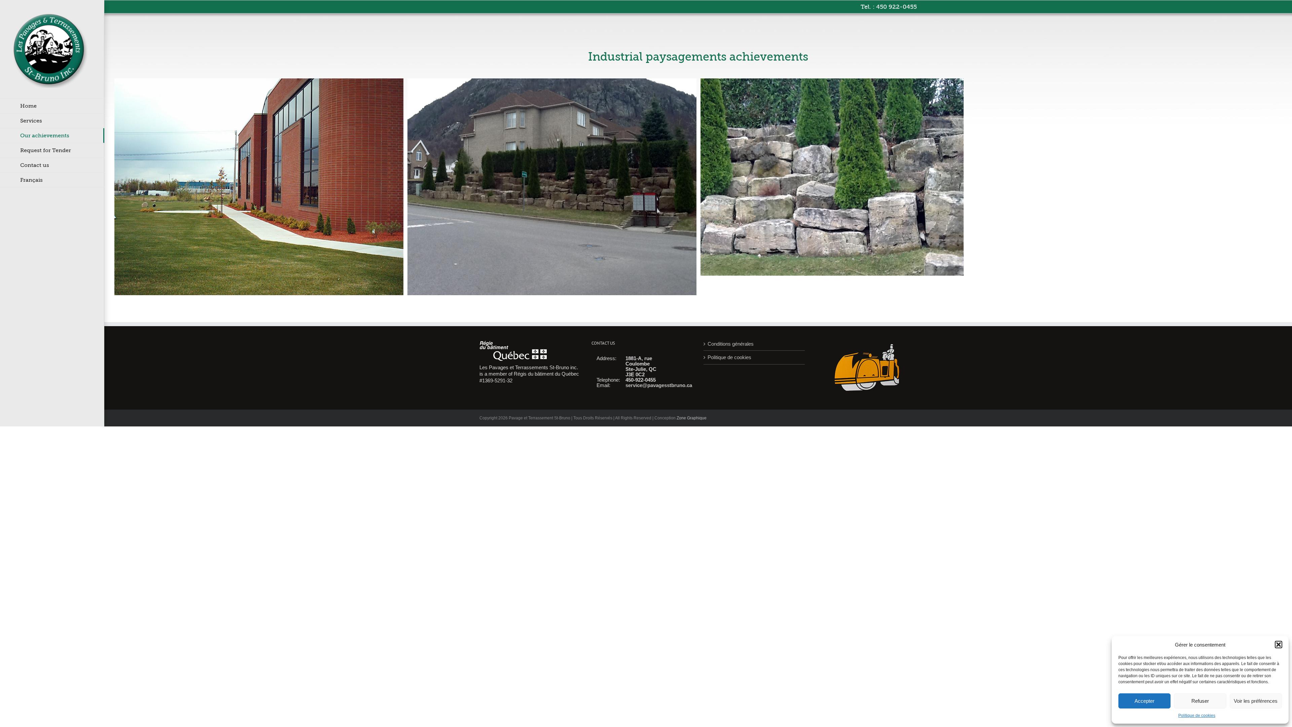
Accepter (1144, 701)
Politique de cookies (1196, 715)
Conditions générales (731, 344)
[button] (1278, 644)
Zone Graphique (692, 418)
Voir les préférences (1256, 701)
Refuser (1200, 701)
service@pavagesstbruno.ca (658, 385)
